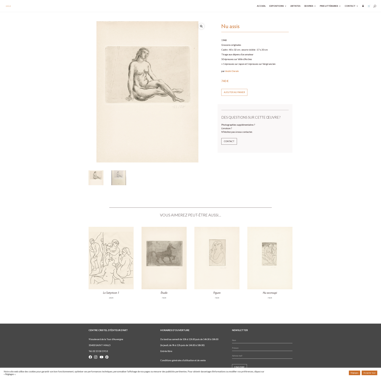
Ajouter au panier (234, 92)
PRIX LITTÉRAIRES (329, 6)
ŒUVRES (308, 6)
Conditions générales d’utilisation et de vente (183, 360)
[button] (201, 26)
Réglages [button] (354, 373)
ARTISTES (295, 6)
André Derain (232, 71)
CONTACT (350, 6)
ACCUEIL (261, 6)
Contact (229, 141)
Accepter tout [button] (369, 373)
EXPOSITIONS (276, 6)
